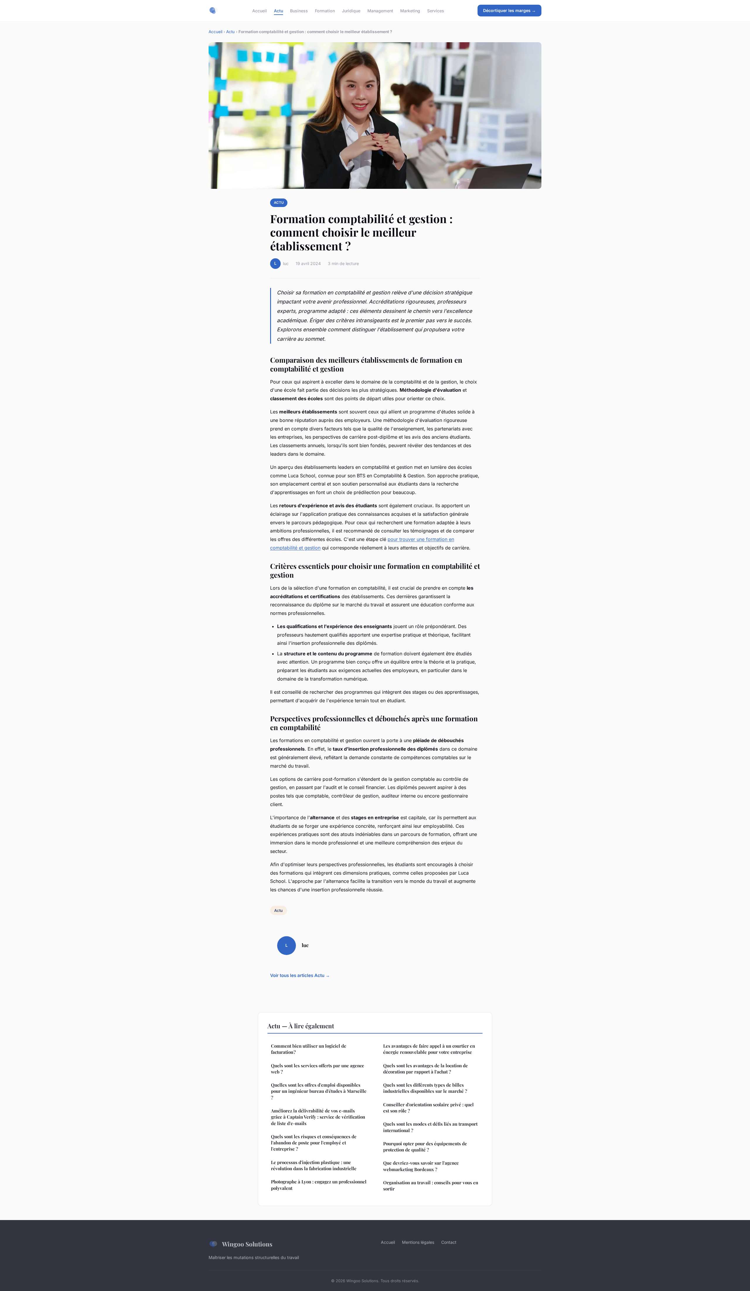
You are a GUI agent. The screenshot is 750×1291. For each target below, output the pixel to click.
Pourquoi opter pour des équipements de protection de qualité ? (425, 1147)
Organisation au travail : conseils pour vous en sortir (430, 1186)
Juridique (351, 10)
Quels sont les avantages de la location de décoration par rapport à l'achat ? (425, 1069)
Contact (448, 1242)
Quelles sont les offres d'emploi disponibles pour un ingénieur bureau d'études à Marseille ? (319, 1091)
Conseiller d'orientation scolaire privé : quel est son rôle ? (428, 1108)
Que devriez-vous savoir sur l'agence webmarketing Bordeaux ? (421, 1166)
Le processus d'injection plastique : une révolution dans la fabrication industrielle (314, 1165)
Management (380, 10)
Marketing (410, 10)
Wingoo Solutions (247, 1244)
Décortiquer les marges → (509, 10)
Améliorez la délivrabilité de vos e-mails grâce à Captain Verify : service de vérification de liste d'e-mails (318, 1117)
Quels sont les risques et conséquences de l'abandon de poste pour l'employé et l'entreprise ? (314, 1143)
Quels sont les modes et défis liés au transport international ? (430, 1127)
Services (435, 10)
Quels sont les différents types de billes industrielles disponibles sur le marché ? (425, 1088)
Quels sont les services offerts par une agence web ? (317, 1069)
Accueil (259, 10)
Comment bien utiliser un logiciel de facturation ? (308, 1049)
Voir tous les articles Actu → (300, 975)
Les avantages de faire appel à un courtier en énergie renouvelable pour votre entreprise (429, 1049)
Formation (325, 10)
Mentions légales (418, 1242)
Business (299, 10)
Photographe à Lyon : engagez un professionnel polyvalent (319, 1185)
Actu (278, 10)
